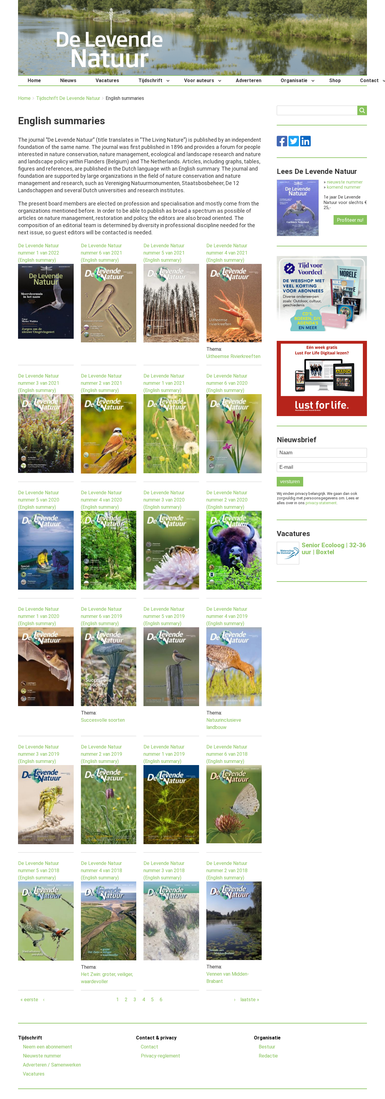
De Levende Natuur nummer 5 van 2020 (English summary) (38, 500)
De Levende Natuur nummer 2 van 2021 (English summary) (101, 383)
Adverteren (248, 80)
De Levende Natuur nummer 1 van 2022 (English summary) (38, 253)
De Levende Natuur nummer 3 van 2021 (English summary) (38, 383)
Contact (149, 1047)
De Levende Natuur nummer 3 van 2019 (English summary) (38, 754)
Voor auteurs (199, 80)
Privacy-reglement (160, 1056)
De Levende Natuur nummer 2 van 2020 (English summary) (227, 500)
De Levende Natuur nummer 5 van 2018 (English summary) (38, 870)
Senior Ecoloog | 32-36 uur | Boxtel (334, 549)
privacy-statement (321, 503)
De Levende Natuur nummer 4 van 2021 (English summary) (227, 253)
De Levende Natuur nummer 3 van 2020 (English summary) (164, 500)
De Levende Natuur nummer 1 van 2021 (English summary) (164, 383)
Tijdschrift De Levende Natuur (68, 98)
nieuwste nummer (345, 182)
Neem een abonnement (47, 1047)
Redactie (268, 1056)
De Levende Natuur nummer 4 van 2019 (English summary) (227, 616)
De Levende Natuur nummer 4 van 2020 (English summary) (101, 500)
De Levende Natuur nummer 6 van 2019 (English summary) (101, 616)
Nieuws (68, 80)
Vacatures (107, 80)
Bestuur (267, 1047)
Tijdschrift (150, 80)
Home (34, 80)
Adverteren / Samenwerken (52, 1065)
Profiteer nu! (350, 220)
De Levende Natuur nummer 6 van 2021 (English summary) (101, 253)
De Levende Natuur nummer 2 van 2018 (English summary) (227, 870)
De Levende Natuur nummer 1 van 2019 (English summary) (164, 754)
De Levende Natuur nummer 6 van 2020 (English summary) (227, 383)
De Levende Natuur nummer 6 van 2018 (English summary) (227, 754)
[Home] (110, 38)
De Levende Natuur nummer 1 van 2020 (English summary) (38, 616)
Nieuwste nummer (42, 1056)
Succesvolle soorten (103, 720)
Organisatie (294, 80)
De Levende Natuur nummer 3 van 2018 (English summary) (164, 870)
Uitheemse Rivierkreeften (233, 356)
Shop (335, 80)
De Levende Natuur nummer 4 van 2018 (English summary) (101, 870)
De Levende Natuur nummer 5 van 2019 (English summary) (164, 616)
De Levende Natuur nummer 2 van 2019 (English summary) (101, 754)
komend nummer (344, 187)
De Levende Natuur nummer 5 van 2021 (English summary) (164, 253)
